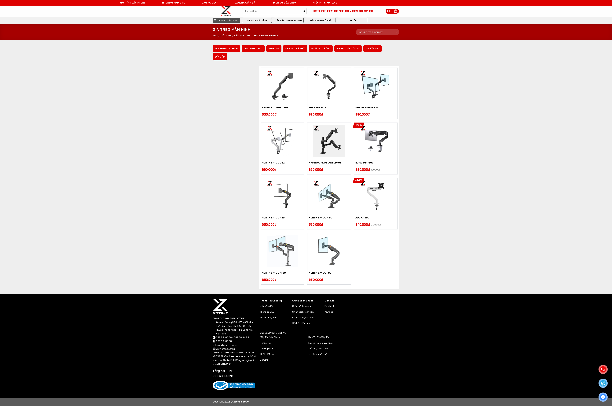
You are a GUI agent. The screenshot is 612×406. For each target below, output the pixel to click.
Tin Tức (352, 20)
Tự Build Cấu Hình (257, 20)
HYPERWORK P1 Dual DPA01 (325, 162)
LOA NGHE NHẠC (253, 48)
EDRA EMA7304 (318, 107)
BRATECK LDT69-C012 (275, 107)
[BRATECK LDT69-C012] (282, 86)
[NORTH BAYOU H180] (282, 251)
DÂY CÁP (220, 56)
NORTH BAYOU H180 (274, 272)
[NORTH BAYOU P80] (282, 196)
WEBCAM (274, 48)
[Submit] (304, 11)
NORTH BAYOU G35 (366, 107)
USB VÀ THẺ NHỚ (295, 48)
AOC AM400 (362, 217)
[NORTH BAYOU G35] (376, 86)
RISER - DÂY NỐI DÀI (348, 48)
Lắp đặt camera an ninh (289, 20)
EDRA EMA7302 (364, 162)
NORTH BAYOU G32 (273, 162)
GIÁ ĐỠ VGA (372, 48)
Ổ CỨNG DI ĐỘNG (320, 48)
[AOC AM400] (376, 196)
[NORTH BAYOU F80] (329, 251)
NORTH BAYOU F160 (320, 217)
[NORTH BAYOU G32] (282, 141)
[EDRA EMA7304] (329, 86)
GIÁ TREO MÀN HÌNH (226, 48)
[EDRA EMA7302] (376, 141)
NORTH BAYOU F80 (320, 272)
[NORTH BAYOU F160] (329, 196)
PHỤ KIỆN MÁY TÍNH (239, 35)
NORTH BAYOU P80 (273, 217)
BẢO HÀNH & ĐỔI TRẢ (320, 20)
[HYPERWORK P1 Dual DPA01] (329, 141)
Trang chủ (218, 35)
